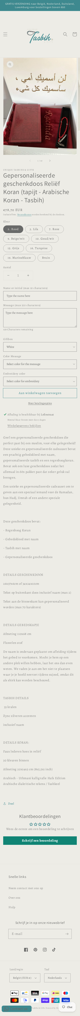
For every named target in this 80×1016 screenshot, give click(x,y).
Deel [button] (11, 804)
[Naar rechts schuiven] (49, 160)
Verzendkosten (24, 214)
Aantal (7, 267)
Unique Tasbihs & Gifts (35, 1008)
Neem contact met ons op (26, 888)
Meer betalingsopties (40, 403)
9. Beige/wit (16, 239)
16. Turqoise (39, 248)
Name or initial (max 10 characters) (25, 288)
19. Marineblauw (19, 258)
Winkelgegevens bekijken (24, 426)
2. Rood (13, 229)
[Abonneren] (66, 933)
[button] (5, 34)
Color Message (12, 356)
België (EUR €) (22, 978)
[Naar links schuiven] (30, 160)
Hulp (12, 907)
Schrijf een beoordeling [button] (40, 840)
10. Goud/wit (45, 239)
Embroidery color (14, 373)
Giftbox (8, 339)
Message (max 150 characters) (22, 305)
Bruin (46, 258)
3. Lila (34, 229)
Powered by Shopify (54, 1008)
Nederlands (55, 978)
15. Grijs (13, 248)
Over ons (14, 898)
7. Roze (54, 229)
